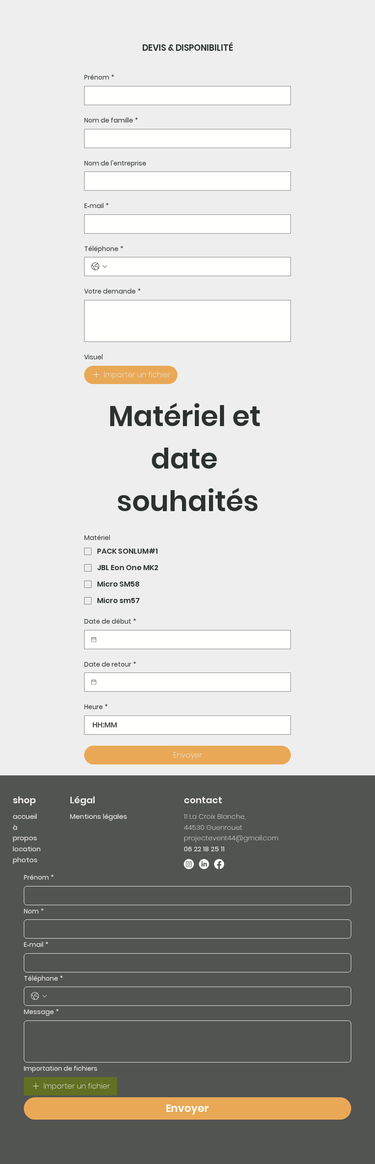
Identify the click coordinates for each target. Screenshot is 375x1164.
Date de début (110, 621)
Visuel (93, 357)
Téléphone (103, 249)
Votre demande (112, 291)
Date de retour (110, 664)
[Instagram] (189, 864)
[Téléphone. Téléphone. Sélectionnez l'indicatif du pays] (99, 266)
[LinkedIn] (204, 864)
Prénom (99, 77)
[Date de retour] (93, 682)
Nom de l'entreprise (115, 163)
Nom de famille (111, 120)
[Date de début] (93, 639)
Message (41, 1012)
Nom (34, 911)
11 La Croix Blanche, (215, 816)
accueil (25, 816)
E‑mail (96, 206)
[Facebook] (219, 864)
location (27, 849)
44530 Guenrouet (213, 827)
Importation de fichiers (60, 1068)
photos (25, 860)
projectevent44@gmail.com (231, 838)
